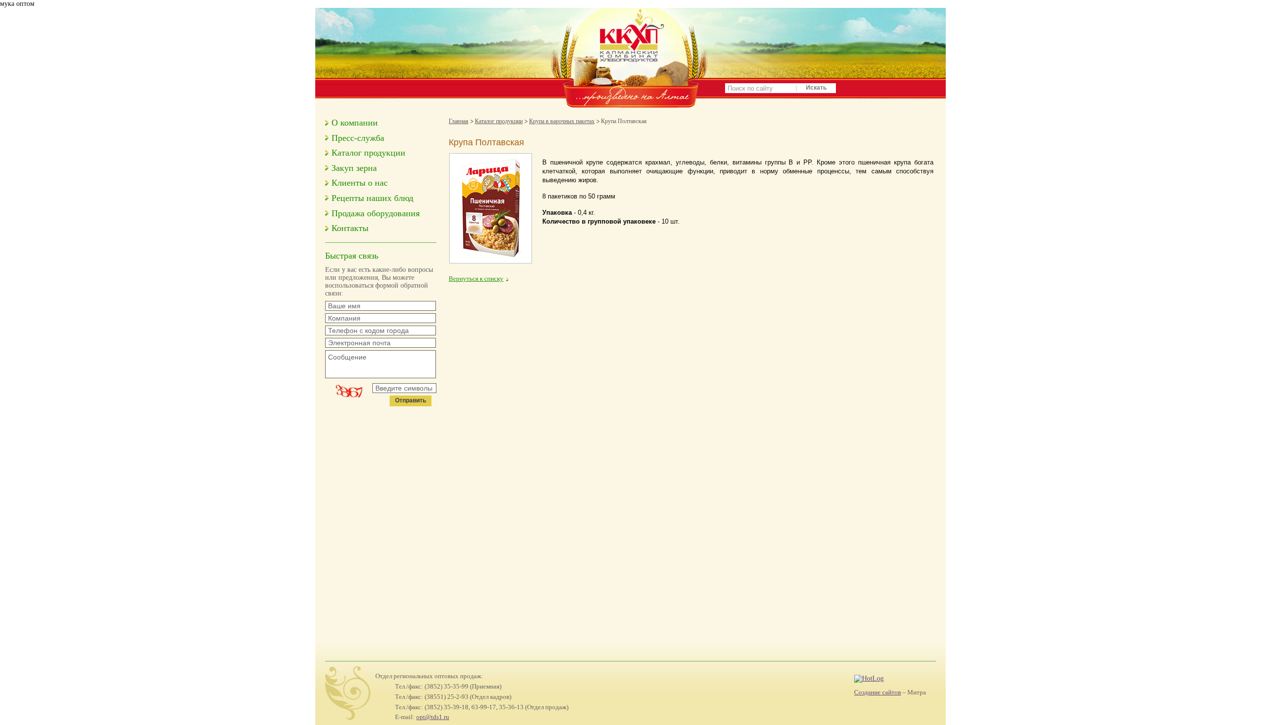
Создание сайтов (877, 692)
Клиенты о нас (360, 183)
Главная (458, 121)
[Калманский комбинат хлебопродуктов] (630, 79)
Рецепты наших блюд (372, 198)
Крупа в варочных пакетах (562, 121)
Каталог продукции (368, 153)
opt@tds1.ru (432, 717)
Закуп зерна (354, 168)
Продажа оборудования (376, 213)
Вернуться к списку (476, 278)
